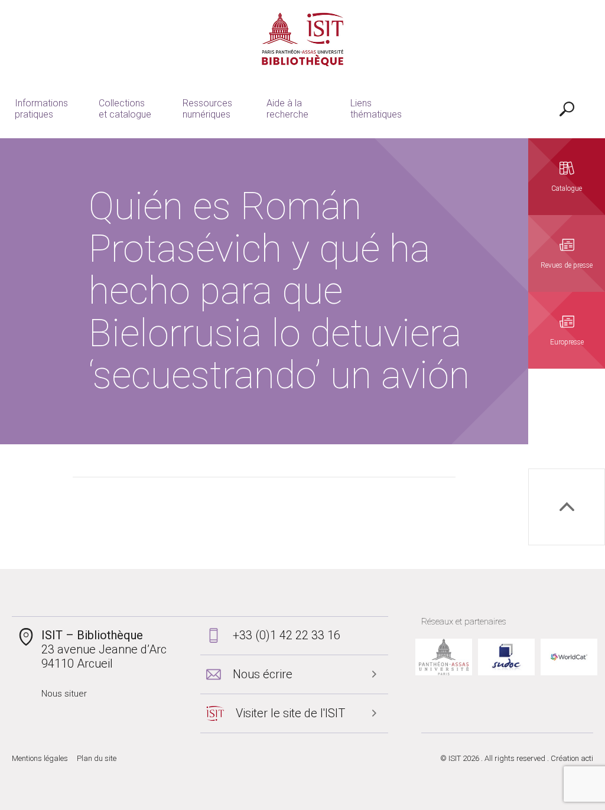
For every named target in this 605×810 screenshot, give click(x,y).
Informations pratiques (41, 108)
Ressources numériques (207, 108)
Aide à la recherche (287, 108)
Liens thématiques (376, 108)
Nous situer (64, 693)
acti (587, 758)
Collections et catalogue (125, 108)
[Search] (566, 108)
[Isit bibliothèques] (303, 39)
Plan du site (96, 758)
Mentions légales (40, 758)
